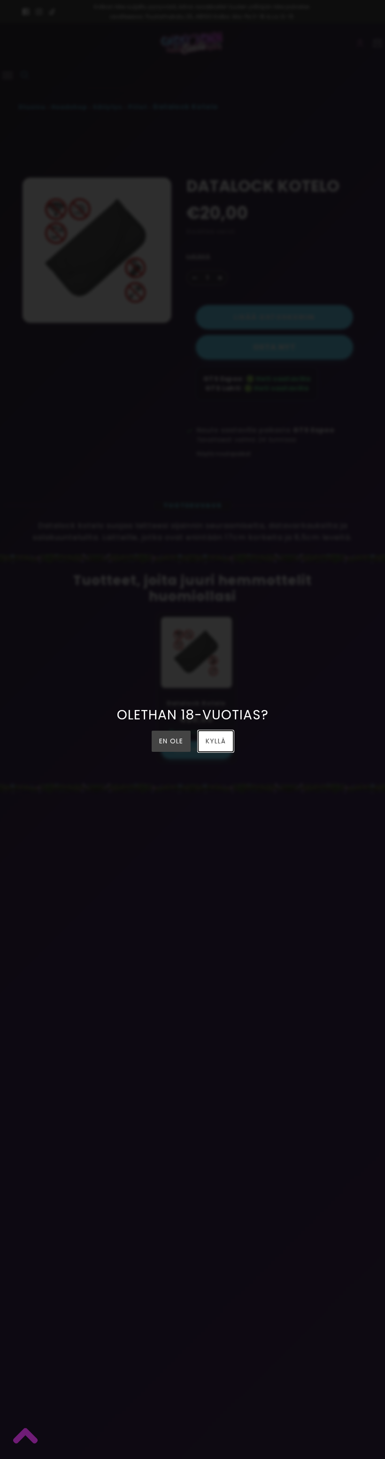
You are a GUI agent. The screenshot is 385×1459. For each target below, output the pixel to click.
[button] (24, 1437)
